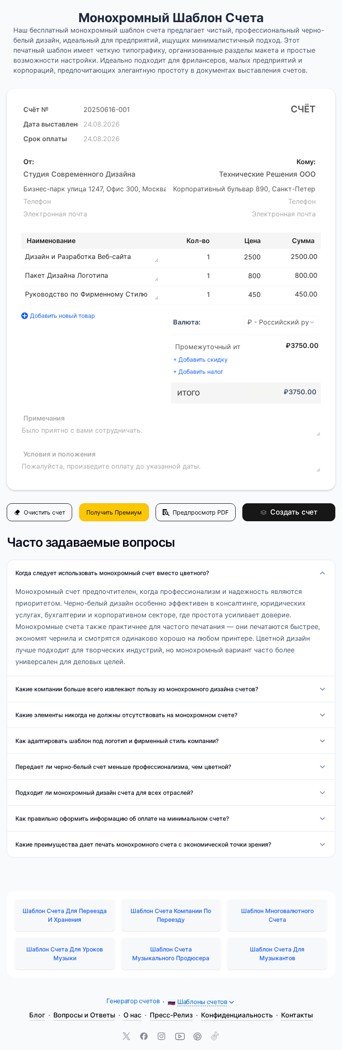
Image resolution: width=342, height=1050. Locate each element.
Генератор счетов (132, 1001)
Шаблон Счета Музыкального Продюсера (170, 953)
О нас (132, 1015)
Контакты (297, 1015)
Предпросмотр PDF (201, 512)
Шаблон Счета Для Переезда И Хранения (65, 915)
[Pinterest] (197, 1037)
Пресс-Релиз (171, 1015)
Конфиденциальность (237, 1015)
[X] (127, 1037)
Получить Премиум (114, 512)
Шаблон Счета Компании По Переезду (171, 915)
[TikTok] (214, 1037)
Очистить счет (44, 512)
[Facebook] (144, 1037)
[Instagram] (162, 1037)
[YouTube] (179, 1037)
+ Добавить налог (198, 371)
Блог (37, 1015)
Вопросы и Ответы (84, 1015)
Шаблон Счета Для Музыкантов (277, 953)
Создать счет (293, 512)
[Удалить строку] (321, 256)
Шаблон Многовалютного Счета (277, 915)
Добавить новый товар (62, 315)
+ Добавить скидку (200, 359)
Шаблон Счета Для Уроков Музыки (64, 953)
